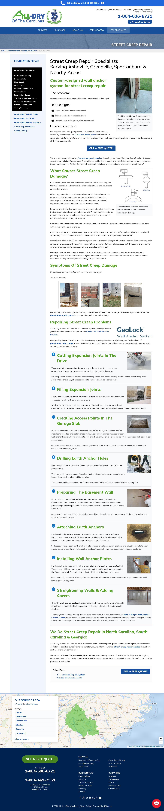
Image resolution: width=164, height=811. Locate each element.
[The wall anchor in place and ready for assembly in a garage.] (139, 533)
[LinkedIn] (86, 797)
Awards (81, 791)
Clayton (19, 725)
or (140, 22)
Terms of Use (98, 806)
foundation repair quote (62, 315)
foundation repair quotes (90, 158)
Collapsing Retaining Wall (25, 101)
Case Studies (113, 788)
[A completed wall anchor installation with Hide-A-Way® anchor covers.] (139, 596)
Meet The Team (85, 785)
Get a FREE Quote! (101, 148)
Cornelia (20, 729)
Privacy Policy (85, 806)
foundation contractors (61, 343)
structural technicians (85, 135)
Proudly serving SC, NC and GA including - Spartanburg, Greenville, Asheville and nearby (124, 11)
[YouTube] (100, 797)
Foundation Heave (22, 95)
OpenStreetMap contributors (154, 746)
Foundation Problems (24, 70)
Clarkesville (21, 720)
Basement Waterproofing (89, 760)
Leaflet (130, 746)
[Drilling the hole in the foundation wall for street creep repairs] (139, 498)
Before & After (114, 785)
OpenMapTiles (139, 746)
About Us (82, 779)
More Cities (23, 739)
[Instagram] (96, 797)
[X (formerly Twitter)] (90, 797)
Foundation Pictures (24, 118)
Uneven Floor (20, 92)
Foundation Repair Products (27, 122)
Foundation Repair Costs (26, 114)
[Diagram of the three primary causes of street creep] (134, 186)
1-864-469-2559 (40, 780)
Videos (111, 782)
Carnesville (21, 716)
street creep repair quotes (127, 647)
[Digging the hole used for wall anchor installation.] (139, 464)
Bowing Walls (20, 79)
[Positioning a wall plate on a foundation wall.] (139, 565)
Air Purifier (112, 766)
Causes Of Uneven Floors (69, 678)
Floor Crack (19, 82)
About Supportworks (24, 126)
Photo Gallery (20, 131)
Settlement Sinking (22, 76)
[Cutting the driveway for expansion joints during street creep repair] (139, 361)
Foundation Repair (26, 61)
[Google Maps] (93, 797)
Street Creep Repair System (71, 675)
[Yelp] (83, 797)
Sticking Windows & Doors (25, 98)
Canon (19, 712)
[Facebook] (80, 797)
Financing (82, 788)
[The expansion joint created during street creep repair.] (139, 395)
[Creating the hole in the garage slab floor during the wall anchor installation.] (139, 424)
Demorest (20, 733)
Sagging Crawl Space (23, 89)
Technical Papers (85, 782)
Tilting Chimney (21, 108)
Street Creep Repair (23, 105)
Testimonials (113, 779)
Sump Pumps (83, 766)
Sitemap (108, 806)
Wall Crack (19, 85)
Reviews (112, 776)
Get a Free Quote (40, 759)
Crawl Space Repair (116, 760)
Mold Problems (114, 763)
